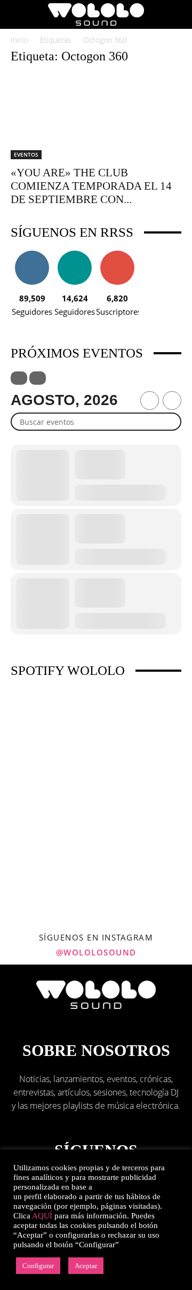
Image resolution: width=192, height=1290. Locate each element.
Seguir (32, 255)
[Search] (177, 14)
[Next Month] (172, 400)
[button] (18, 14)
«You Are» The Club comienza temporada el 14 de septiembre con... (91, 186)
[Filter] (19, 378)
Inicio (19, 40)
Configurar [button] (38, 1266)
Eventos (26, 154)
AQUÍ (42, 1215)
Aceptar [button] (86, 1266)
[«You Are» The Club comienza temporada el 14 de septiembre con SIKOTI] (96, 117)
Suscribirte (117, 255)
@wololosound (96, 952)
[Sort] (37, 378)
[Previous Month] (149, 400)
